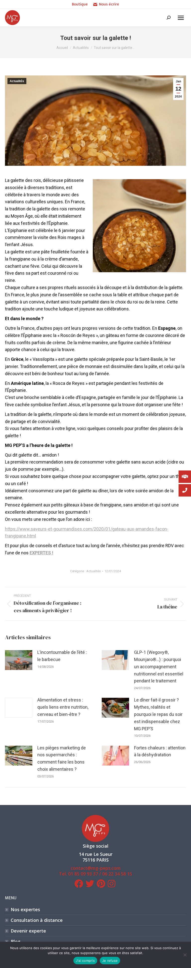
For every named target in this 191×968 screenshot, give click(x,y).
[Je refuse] (184, 954)
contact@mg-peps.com (96, 868)
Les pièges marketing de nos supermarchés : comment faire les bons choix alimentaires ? (61, 758)
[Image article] (18, 660)
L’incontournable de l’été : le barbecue (62, 656)
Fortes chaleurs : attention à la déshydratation (160, 751)
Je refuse (110, 961)
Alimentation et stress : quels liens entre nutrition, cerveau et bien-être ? (62, 707)
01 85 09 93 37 (83, 874)
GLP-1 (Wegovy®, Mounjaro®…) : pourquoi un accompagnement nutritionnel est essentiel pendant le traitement (158, 666)
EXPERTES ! (41, 552)
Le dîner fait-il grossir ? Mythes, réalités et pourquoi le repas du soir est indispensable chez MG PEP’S (158, 714)
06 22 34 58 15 (117, 874)
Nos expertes (25, 909)
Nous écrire (109, 4)
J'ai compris (85, 961)
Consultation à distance (37, 920)
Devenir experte (28, 931)
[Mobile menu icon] (181, 18)
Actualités (17, 81)
